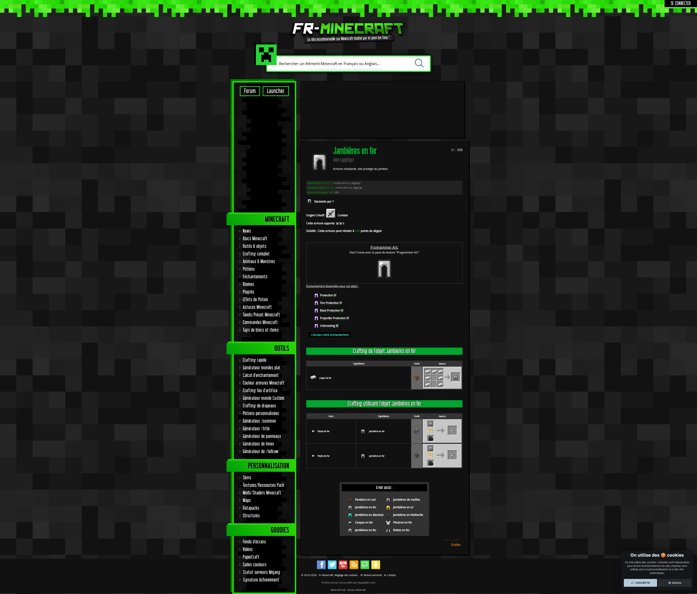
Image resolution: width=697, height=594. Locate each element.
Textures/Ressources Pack (263, 485)
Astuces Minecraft (257, 307)
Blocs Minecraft (255, 238)
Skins (247, 477)
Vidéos (248, 549)
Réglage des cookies (346, 575)
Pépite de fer (323, 431)
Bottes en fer (401, 530)
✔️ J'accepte (640, 582)
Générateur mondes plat (262, 367)
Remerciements (373, 575)
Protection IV (328, 295)
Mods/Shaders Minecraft (262, 493)
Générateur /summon (259, 421)
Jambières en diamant (369, 515)
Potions (249, 269)
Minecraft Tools (338, 589)
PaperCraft (251, 557)
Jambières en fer (377, 431)
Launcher (276, 91)
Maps (247, 500)
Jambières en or (403, 507)
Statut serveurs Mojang (261, 572)
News (247, 231)
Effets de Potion (255, 299)
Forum (250, 91)
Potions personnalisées (261, 413)
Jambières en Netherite (408, 515)
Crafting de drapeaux (259, 406)
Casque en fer (364, 522)
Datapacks (251, 508)
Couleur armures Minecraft (264, 383)
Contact (391, 575)
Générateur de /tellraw (260, 451)
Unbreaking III (329, 326)
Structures (251, 515)
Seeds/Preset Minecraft (261, 314)
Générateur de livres (258, 444)
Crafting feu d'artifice (260, 390)
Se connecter (681, 3)
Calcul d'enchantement (261, 375)
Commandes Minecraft (260, 322)
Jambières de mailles (406, 500)
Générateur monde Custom (263, 398)
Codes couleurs (254, 564)
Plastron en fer (402, 522)
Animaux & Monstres (259, 261)
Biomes (248, 284)
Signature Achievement (261, 580)
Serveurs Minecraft (356, 589)
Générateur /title (256, 428)
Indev (456, 544)
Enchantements (255, 276)
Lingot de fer (325, 377)
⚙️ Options (674, 582)
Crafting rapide (254, 360)
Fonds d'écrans (254, 541)
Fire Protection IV (331, 303)
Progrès (248, 292)
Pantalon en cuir (365, 500)
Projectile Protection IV (334, 318)
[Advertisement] (264, 154)
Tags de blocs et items (261, 330)
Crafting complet (256, 254)
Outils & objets (254, 246)
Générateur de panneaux (262, 436)
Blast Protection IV (331, 310)
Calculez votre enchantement (330, 335)
